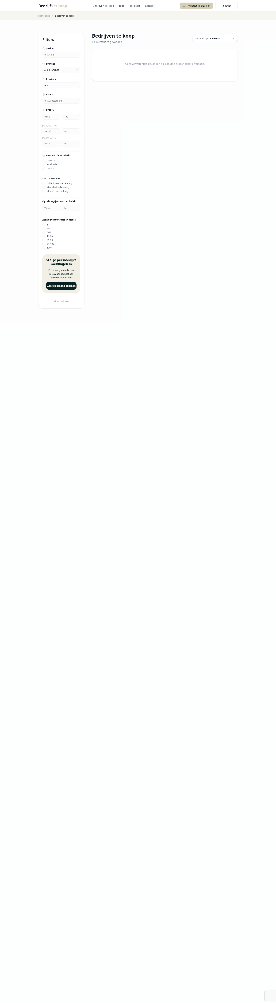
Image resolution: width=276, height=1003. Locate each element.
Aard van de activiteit (58, 155)
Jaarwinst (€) (49, 138)
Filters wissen (61, 301)
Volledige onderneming (59, 183)
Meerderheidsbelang (58, 187)
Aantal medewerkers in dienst (59, 220)
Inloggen (226, 5)
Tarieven (135, 6)
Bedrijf (52, 5)
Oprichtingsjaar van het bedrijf (59, 201)
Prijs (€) (50, 110)
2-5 (48, 228)
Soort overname (51, 178)
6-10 (49, 232)
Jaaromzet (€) (49, 126)
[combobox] (61, 70)
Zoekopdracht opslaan (61, 286)
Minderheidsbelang (57, 191)
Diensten (51, 160)
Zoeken (50, 48)
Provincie (51, 79)
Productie (52, 164)
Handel (50, 168)
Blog (122, 6)
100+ (49, 248)
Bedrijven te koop (103, 6)
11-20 (50, 236)
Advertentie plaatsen (199, 5)
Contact (149, 6)
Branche (50, 64)
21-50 (50, 240)
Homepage (44, 15)
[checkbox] (43, 160)
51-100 (50, 244)
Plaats (49, 94)
